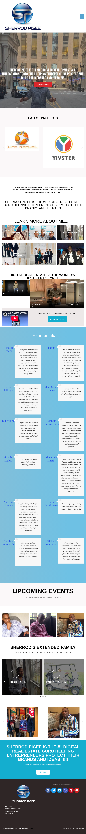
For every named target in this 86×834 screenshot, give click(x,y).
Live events (15, 232)
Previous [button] (4, 677)
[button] (4, 147)
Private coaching (42, 233)
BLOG (15, 624)
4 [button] (45, 696)
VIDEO (70, 624)
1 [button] (40, 696)
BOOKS (70, 254)
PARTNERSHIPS (70, 233)
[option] (22, 677)
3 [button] (43, 696)
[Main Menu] (82, 16)
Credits (30, 828)
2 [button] (42, 696)
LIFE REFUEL (43, 254)
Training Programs (16, 254)
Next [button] (81, 677)
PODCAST (43, 624)
